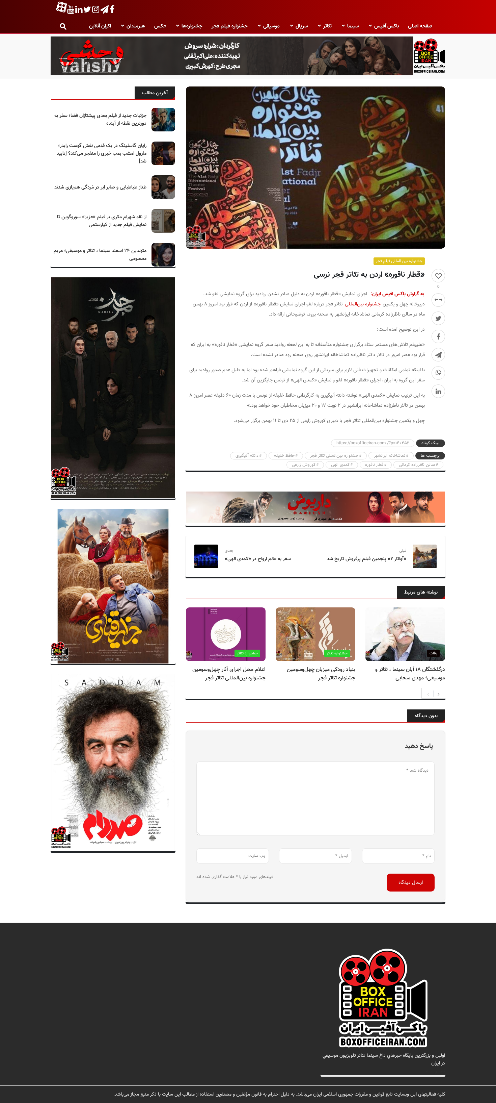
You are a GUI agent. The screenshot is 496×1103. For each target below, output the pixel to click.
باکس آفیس (386, 26)
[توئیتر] (438, 318)
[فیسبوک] (438, 336)
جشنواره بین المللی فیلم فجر (399, 261)
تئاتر (327, 26)
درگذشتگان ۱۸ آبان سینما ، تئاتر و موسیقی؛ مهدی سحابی (410, 674)
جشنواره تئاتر (337, 653)
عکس (160, 26)
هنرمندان (136, 26)
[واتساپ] (438, 373)
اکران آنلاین (100, 26)
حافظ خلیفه (284, 455)
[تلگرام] (438, 354)
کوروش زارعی (303, 464)
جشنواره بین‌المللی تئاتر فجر (334, 455)
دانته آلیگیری (247, 455)
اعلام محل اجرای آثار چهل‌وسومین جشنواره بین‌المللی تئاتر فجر (229, 674)
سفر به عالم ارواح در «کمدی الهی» (258, 559)
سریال (302, 26)
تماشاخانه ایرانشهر (389, 455)
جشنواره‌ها (192, 26)
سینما (353, 26)
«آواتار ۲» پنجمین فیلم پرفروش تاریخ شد (366, 559)
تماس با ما (434, 1071)
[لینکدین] (438, 391)
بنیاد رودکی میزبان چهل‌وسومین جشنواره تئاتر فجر (321, 674)
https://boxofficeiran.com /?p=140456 (372, 443)
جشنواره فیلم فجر (230, 26)
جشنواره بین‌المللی (363, 304)
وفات (433, 653)
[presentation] (428, 694)
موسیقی (271, 26)
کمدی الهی (340, 464)
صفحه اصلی (420, 26)
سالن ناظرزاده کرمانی (417, 464)
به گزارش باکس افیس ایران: (397, 294)
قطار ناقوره (374, 464)
